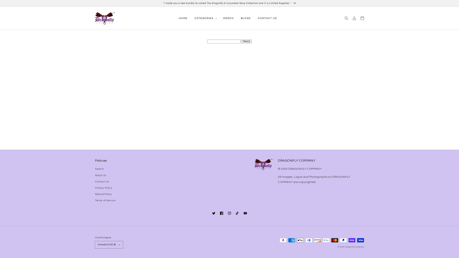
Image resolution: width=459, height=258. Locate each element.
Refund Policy (103, 194)
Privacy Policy (103, 188)
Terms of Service (105, 200)
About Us (100, 175)
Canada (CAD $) (107, 244)
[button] (346, 18)
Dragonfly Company (355, 247)
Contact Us (102, 181)
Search (99, 169)
